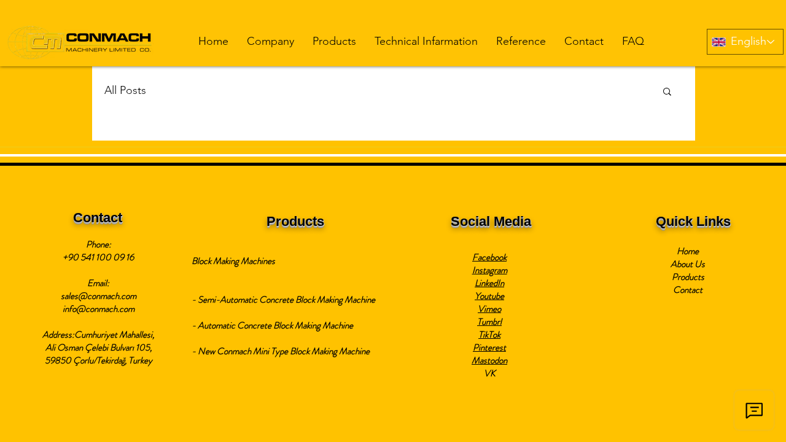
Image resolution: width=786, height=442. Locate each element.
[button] (270, 41)
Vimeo (489, 309)
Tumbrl (489, 321)
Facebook (489, 257)
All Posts (125, 90)
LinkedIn (489, 283)
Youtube (489, 296)
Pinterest (489, 347)
